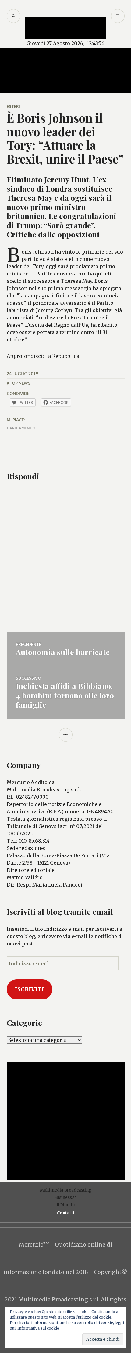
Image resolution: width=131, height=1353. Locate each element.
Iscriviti (29, 989)
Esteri (13, 106)
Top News (19, 383)
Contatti (65, 1213)
